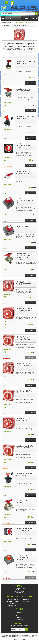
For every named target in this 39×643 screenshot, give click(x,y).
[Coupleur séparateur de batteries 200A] (9, 231)
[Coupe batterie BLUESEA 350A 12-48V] (9, 395)
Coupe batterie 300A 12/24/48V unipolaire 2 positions (23, 283)
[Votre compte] (7, 2)
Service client (19, 617)
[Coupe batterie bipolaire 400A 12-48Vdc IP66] (9, 533)
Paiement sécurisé (13, 603)
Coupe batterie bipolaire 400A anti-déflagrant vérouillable (24, 557)
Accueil (4, 22)
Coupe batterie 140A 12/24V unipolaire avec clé (25, 117)
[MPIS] (19, 8)
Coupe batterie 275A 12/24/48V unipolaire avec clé (24, 200)
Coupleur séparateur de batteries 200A (24, 227)
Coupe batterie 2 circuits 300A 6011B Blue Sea (24, 310)
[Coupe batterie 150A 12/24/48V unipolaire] (9, 93)
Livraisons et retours (12, 599)
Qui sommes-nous (19, 612)
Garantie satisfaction (12, 601)
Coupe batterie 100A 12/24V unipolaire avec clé (25, 62)
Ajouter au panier (31, 83)
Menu (7, 18)
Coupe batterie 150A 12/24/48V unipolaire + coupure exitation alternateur (23, 256)
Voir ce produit (8, 74)
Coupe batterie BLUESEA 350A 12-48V (24, 392)
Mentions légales (19, 614)
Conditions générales (19, 616)
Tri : (4, 56)
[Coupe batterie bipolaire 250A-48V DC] (9, 505)
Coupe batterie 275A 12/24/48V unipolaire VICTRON (23, 146)
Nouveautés (25, 18)
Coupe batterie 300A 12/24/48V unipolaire (23, 172)
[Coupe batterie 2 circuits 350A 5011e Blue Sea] (9, 450)
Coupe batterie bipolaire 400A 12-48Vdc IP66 (24, 529)
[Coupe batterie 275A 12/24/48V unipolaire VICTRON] (9, 148)
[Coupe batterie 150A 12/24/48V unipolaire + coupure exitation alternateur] (9, 258)
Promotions (34, 18)
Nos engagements (13, 605)
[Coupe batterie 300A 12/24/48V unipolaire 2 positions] (9, 286)
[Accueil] (3, 18)
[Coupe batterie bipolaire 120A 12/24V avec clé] (9, 478)
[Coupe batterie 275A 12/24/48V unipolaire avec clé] (9, 203)
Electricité (10, 22)
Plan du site (12, 607)
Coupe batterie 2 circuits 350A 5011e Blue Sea (24, 447)
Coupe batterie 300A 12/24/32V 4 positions (23, 364)
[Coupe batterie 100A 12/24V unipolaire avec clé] (9, 66)
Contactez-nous (19, 619)
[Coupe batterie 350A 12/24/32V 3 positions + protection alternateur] (9, 340)
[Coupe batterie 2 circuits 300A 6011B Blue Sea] (9, 313)
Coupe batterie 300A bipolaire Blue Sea (23, 419)
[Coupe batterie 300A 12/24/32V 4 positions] (9, 368)
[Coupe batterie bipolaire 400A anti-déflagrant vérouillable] (9, 560)
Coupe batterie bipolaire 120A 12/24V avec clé (24, 474)
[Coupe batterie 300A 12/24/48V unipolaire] (9, 176)
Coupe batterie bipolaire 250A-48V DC (24, 502)
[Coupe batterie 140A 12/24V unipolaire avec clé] (9, 121)
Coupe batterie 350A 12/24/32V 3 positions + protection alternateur (24, 338)
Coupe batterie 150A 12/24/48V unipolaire (23, 90)
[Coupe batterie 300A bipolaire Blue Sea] (9, 423)
